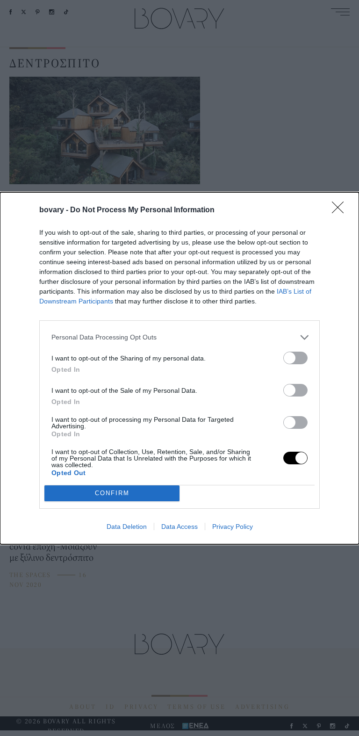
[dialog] (179, 368)
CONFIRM (112, 493)
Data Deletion (127, 526)
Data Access (179, 526)
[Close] (341, 210)
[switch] (295, 358)
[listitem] (179, 337)
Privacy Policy (232, 526)
